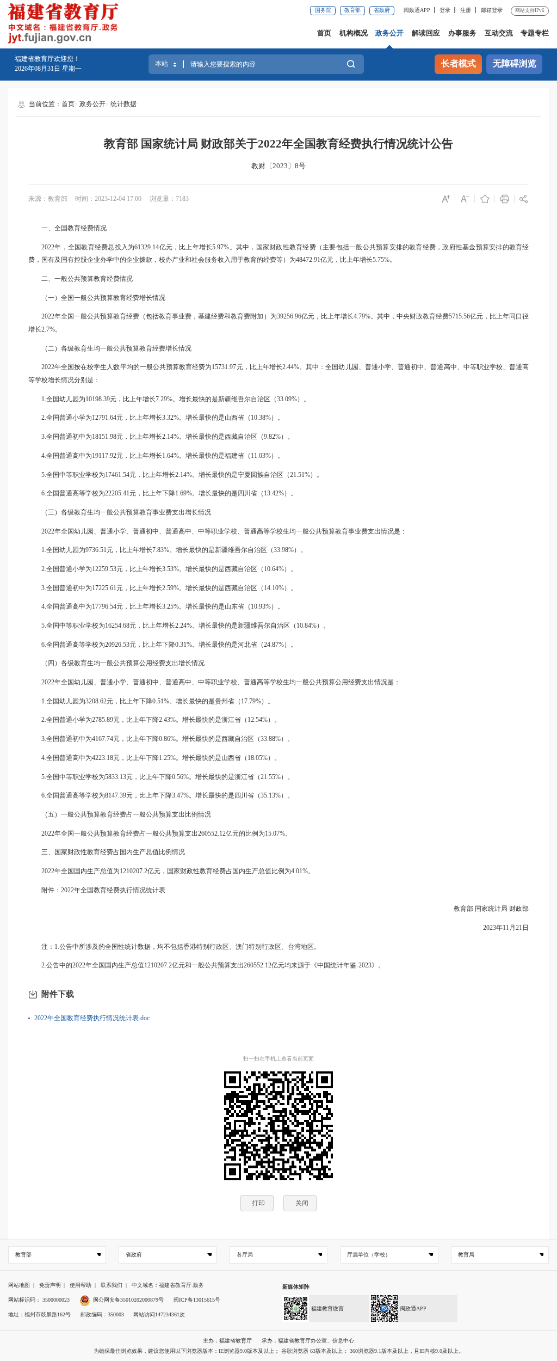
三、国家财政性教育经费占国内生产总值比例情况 (106, 852)
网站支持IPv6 (529, 10)
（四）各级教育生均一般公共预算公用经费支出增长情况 (116, 663)
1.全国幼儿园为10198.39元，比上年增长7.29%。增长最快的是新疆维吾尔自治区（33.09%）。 (169, 399)
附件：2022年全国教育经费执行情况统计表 (96, 890)
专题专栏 (535, 33)
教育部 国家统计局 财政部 (485, 908)
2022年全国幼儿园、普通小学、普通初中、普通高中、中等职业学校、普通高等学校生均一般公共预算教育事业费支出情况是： (217, 531)
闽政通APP (417, 10)
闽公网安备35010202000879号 (128, 1300)
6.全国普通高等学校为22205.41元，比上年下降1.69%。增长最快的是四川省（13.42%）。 (162, 493)
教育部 (352, 10)
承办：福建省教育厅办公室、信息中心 (308, 1341)
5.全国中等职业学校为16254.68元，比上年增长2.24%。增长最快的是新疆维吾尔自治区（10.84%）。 (179, 625)
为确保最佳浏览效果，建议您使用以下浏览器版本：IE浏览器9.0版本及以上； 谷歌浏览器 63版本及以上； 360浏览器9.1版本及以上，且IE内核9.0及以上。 (279, 1351)
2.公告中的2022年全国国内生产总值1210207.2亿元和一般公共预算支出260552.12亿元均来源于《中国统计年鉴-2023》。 (206, 965)
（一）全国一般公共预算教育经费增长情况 (96, 298)
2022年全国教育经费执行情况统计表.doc (92, 1018)
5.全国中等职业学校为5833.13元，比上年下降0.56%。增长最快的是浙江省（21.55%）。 (161, 777)
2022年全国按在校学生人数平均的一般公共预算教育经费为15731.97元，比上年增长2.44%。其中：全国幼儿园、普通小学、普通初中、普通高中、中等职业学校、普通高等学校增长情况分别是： (278, 373)
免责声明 (50, 1285)
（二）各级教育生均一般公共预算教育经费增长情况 (109, 348)
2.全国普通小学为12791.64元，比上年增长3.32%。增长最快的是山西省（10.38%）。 (156, 417)
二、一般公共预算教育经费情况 (80, 279)
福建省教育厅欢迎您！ (47, 59)
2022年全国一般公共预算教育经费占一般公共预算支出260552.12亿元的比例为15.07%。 (160, 833)
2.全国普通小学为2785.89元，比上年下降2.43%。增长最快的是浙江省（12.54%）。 (154, 720)
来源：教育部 (47, 199)
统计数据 (123, 104)
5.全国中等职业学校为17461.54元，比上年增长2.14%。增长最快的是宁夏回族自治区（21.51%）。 (175, 475)
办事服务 (462, 33)
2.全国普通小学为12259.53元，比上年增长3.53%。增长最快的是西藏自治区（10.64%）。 (162, 569)
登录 (445, 10)
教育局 (466, 1255)
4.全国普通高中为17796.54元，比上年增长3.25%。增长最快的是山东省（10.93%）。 (156, 606)
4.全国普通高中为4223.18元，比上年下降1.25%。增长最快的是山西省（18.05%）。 (154, 758)
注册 (465, 10)
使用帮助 (80, 1285)
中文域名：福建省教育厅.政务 (168, 1285)
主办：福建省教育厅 (227, 1341)
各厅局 (245, 1255)
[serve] (66, 24)
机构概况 (353, 33)
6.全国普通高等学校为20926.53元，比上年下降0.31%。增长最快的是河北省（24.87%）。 (162, 644)
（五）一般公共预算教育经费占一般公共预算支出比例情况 (119, 814)
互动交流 (499, 33)
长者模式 (458, 64)
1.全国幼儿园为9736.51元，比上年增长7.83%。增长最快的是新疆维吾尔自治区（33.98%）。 (167, 550)
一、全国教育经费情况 (67, 228)
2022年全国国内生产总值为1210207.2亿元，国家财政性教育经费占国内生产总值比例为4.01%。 (171, 871)
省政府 (382, 10)
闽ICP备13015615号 (197, 1300)
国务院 (323, 10)
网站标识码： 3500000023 (39, 1300)
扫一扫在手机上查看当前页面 (278, 1059)
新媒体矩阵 (296, 1287)
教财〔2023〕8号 (278, 166)
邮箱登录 (492, 10)
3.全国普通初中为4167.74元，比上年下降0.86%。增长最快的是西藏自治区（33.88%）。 (161, 739)
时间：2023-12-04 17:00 (108, 199)
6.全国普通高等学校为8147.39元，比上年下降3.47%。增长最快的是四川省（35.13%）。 (161, 795)
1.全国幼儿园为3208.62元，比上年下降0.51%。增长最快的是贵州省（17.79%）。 (151, 701)
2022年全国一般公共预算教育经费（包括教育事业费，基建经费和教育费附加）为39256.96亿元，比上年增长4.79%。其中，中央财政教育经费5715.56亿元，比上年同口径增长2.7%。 (278, 322)
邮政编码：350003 (102, 1314)
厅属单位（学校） (369, 1255)
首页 (324, 33)
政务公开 (389, 33)
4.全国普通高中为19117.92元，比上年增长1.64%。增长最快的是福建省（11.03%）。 (156, 455)
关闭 (301, 1203)
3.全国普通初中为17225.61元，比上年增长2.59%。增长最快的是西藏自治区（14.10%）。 (162, 588)
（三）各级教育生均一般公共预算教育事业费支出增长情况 (119, 512)
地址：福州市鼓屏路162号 (39, 1314)
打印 (258, 1203)
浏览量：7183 (169, 199)
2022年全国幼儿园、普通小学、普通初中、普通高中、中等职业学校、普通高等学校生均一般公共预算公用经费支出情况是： (214, 682)
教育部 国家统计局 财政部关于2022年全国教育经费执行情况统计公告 (278, 144)
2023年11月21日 (499, 927)
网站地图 (19, 1285)
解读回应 (426, 33)
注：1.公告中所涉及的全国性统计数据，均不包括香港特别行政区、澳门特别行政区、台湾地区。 (174, 947)
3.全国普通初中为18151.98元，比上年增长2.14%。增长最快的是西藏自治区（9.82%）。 (161, 436)
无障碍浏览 (514, 64)
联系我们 (111, 1285)
